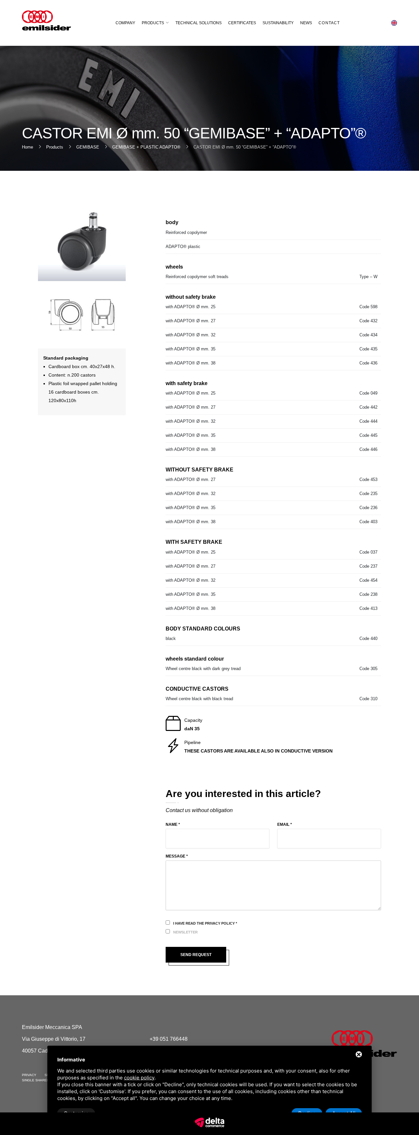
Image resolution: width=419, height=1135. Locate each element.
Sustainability (278, 23)
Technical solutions (198, 23)
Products (153, 23)
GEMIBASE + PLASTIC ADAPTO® (146, 147)
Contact (329, 23)
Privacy (29, 1075)
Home (27, 147)
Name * (173, 824)
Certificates (242, 23)
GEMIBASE (87, 147)
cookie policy (139, 1077)
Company (125, 23)
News (306, 23)
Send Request (195, 954)
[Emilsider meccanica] (46, 20)
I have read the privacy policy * (205, 923)
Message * (177, 856)
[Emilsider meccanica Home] (364, 1043)
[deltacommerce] (209, 1122)
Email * (284, 824)
